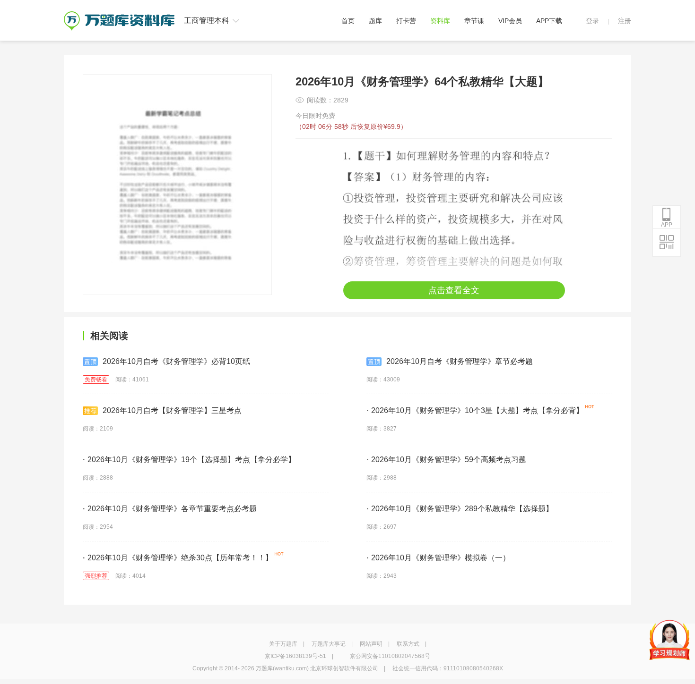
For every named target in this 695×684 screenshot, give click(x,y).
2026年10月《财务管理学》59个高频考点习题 (446, 460)
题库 (375, 21)
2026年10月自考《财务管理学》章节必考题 (459, 361)
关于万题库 (283, 644)
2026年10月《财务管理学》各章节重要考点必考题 (170, 509)
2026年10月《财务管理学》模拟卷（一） (438, 558)
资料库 (440, 21)
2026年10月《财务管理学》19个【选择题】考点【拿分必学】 (189, 460)
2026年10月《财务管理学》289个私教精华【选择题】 (459, 509)
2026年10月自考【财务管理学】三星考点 (172, 410)
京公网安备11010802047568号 (390, 656)
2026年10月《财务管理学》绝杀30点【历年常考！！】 (178, 558)
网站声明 (371, 644)
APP (666, 224)
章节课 (474, 21)
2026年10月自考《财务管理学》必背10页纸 (176, 361)
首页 (348, 21)
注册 (624, 21)
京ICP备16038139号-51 (295, 656)
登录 (592, 21)
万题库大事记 (329, 644)
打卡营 (406, 21)
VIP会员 (510, 21)
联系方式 (408, 644)
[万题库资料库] (119, 14)
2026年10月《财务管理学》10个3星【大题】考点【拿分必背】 (474, 410)
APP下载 (549, 21)
